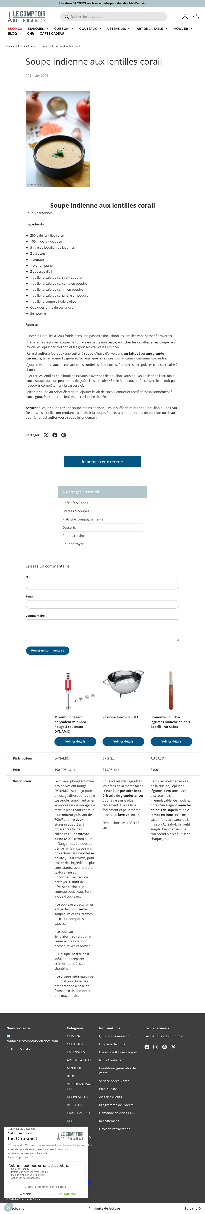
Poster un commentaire (47, 650)
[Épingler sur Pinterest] (63, 435)
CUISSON (73, 1036)
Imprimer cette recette (102, 461)
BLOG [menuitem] (12, 33)
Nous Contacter (111, 1060)
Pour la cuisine (73, 535)
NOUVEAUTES (77, 1097)
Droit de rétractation (115, 1129)
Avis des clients (110, 1097)
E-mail (30, 596)
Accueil (10, 46)
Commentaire (35, 616)
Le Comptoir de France (27, 1199)
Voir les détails (75, 741)
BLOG (71, 1076)
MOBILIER (74, 1068)
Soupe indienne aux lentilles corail (61, 46)
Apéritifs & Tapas (75, 503)
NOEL (71, 1121)
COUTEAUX (75, 1044)
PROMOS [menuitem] (15, 29)
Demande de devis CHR (116, 1113)
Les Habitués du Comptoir (164, 1036)
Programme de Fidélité (116, 1105)
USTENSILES (76, 1052)
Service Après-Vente (114, 1081)
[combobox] (113, 16)
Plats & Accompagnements (82, 519)
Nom (29, 577)
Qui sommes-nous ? (114, 1036)
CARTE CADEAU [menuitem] (52, 33)
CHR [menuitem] (30, 33)
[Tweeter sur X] (46, 435)
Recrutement (109, 1121)
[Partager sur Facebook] (54, 435)
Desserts (69, 527)
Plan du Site (108, 1089)
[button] (196, 16)
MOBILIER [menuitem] (180, 29)
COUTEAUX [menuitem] (88, 29)
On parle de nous (112, 1044)
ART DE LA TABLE (79, 1060)
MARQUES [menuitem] (36, 29)
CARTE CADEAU (78, 1113)
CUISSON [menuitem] (61, 29)
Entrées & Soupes (28, 46)
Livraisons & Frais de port (118, 1052)
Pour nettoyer (73, 544)
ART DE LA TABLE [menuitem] (150, 29)
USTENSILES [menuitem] (116, 29)
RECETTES (74, 1105)
